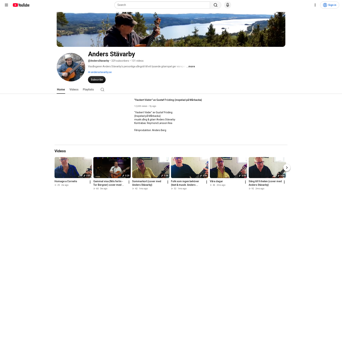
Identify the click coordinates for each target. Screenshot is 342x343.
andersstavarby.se (101, 72)
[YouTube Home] (21, 5)
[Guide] (6, 5)
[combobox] (163, 5)
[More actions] (90, 182)
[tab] (61, 89)
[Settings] (315, 5)
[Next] (286, 167)
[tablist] (171, 89)
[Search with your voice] (227, 5)
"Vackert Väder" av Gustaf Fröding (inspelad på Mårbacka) (168, 99)
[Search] (215, 5)
